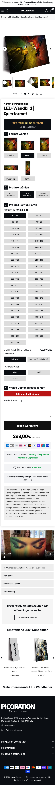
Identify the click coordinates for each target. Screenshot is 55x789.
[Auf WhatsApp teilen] (37, 93)
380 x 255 (15, 330)
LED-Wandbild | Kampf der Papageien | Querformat (24, 568)
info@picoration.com (13, 730)
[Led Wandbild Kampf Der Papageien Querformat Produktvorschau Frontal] (20, 82)
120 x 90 (38, 234)
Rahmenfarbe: (12, 366)
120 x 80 (15, 234)
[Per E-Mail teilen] (41, 93)
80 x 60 (15, 222)
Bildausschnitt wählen (27, 394)
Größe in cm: (16, 210)
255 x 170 (15, 279)
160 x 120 (39, 247)
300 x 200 (39, 291)
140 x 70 (15, 241)
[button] (51, 10)
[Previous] (5, 49)
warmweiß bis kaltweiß (38, 359)
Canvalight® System (11, 584)
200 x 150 (15, 260)
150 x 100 (39, 241)
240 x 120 (39, 266)
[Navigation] (2, 10)
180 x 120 (15, 253)
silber (15, 372)
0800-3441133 (10, 725)
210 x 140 (39, 260)
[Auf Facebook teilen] (21, 93)
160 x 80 (15, 247)
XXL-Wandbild (11, 194)
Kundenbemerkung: (13, 400)
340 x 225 (15, 311)
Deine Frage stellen (27, 617)
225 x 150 (15, 266)
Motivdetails (8, 576)
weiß (39, 372)
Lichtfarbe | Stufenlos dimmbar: (27, 351)
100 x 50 (15, 228)
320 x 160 (15, 298)
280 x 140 (39, 285)
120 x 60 (38, 228)
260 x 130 (39, 279)
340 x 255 (39, 311)
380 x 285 (39, 330)
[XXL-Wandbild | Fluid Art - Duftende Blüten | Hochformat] (41, 649)
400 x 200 (15, 336)
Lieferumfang (9, 592)
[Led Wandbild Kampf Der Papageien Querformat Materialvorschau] (32, 82)
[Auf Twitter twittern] (25, 93)
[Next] (50, 49)
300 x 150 (15, 291)
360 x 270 (15, 323)
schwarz (15, 378)
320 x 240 (15, 304)
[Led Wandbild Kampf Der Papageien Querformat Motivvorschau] (45, 82)
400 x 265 (39, 336)
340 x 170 (39, 304)
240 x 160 (15, 272)
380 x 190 (39, 323)
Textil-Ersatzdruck (43, 194)
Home (3, 17)
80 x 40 (39, 215)
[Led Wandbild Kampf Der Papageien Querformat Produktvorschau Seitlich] (7, 82)
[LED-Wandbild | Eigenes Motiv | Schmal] (13, 649)
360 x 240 (39, 317)
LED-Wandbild (27, 194)
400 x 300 (15, 342)
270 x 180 (15, 285)
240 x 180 (39, 272)
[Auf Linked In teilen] (33, 93)
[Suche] (7, 10)
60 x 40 (15, 215)
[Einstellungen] (46, 10)
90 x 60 (39, 222)
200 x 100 (39, 253)
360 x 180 (15, 317)
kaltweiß (14, 359)
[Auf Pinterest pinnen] (29, 93)
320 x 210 (39, 298)
